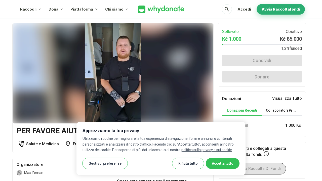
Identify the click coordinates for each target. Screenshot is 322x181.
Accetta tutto (222, 163)
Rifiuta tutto (188, 163)
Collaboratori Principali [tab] (284, 110)
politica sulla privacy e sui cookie (206, 150)
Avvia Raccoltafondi (281, 9)
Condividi (262, 60)
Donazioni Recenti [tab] (242, 110)
